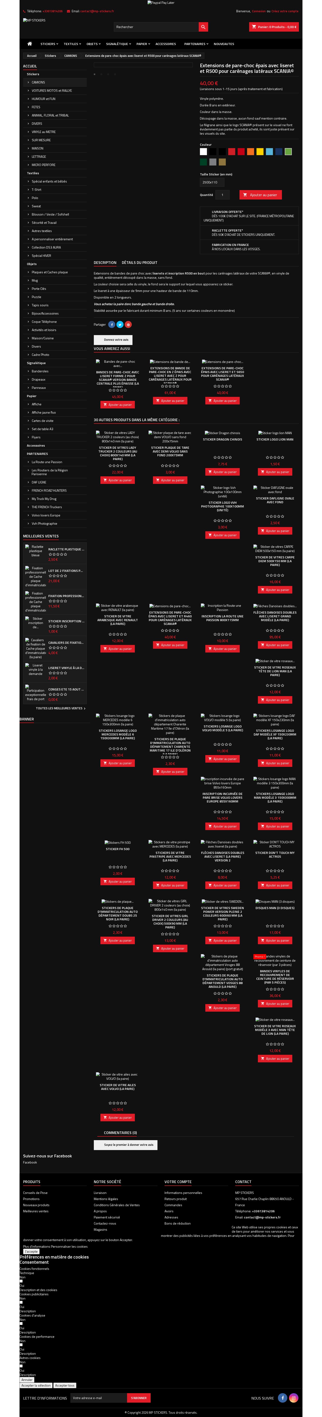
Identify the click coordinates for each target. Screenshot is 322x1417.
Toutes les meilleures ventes (61, 708)
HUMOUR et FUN (43, 98)
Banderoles (40, 371)
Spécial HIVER (41, 255)
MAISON (37, 148)
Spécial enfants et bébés (49, 181)
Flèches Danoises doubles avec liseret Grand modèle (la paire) (275, 616)
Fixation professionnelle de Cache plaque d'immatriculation (66, 596)
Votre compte (178, 1181)
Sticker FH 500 (117, 848)
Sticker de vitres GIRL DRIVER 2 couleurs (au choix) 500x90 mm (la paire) (170, 921)
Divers (36, 346)
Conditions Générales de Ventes (117, 1204)
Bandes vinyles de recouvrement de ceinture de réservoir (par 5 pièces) (275, 976)
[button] (38, 1289)
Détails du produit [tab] (139, 262)
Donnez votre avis (115, 339)
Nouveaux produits (36, 1204)
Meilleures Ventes (41, 536)
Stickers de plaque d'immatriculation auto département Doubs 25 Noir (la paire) (118, 913)
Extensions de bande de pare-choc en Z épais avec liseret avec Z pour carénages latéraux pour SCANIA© (170, 376)
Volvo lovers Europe (46, 515)
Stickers (48, 43)
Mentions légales (106, 1198)
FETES (36, 106)
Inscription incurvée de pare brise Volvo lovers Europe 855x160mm (222, 797)
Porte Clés (39, 288)
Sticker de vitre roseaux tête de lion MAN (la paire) (275, 671)
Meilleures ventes (36, 1211)
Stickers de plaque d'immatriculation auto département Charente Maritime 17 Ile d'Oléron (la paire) (170, 746)
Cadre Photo (40, 354)
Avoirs (169, 1211)
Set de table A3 (42, 428)
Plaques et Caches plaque (50, 272)
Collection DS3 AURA (46, 247)
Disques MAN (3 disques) (275, 907)
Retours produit (176, 1198)
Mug (35, 280)
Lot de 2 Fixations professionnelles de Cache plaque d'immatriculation (66, 571)
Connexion (259, 11)
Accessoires (166, 43)
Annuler (27, 1379)
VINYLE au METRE (44, 131)
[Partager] (111, 324)
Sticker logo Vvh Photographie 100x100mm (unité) (222, 506)
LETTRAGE (39, 156)
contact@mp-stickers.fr (97, 11)
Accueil (30, 66)
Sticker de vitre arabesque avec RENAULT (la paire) (117, 620)
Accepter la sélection (36, 1385)
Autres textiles (42, 230)
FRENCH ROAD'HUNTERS (49, 490)
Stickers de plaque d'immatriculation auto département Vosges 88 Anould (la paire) (222, 981)
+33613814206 (52, 11)
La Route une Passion (47, 461)
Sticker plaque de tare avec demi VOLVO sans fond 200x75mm (170, 451)
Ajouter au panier (260, 195)
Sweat (36, 206)
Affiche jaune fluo (44, 412)
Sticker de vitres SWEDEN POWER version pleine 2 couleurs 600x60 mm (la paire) (222, 913)
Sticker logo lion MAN (274, 439)
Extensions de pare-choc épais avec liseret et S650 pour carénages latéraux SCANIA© (222, 374)
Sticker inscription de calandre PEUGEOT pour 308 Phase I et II (66, 621)
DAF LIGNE (39, 482)
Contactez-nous (105, 1223)
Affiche (36, 404)
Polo (35, 197)
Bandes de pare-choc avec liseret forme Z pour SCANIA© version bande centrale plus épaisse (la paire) (117, 380)
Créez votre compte (285, 11)
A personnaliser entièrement (52, 239)
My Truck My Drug (44, 498)
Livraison (100, 1192)
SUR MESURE (41, 139)
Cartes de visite (43, 420)
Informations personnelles (183, 1192)
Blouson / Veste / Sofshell (50, 214)
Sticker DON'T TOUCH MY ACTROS (275, 854)
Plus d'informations (36, 1246)
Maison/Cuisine (43, 338)
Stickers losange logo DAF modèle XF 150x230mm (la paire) (275, 734)
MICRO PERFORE (43, 164)
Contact (243, 1181)
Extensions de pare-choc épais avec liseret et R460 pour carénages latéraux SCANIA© (170, 618)
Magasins (100, 1229)
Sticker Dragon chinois (222, 439)
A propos (100, 1211)
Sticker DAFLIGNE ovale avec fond (275, 500)
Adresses (171, 1217)
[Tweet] (120, 324)
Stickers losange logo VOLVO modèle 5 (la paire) (222, 728)
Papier (141, 43)
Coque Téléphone (44, 321)
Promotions (31, 1198)
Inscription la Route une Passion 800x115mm (223, 618)
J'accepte (31, 1251)
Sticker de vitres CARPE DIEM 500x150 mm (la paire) (275, 561)
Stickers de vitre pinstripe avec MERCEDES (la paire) (170, 856)
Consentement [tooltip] (34, 1262)
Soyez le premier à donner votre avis (128, 1145)
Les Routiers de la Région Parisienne (50, 472)
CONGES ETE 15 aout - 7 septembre (66, 689)
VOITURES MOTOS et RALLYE (52, 90)
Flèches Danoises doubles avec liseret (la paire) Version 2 (222, 856)
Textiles (71, 43)
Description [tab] (105, 262)
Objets (92, 43)
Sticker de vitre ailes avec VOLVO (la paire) (118, 1086)
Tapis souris (40, 305)
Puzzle (36, 296)
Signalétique (117, 43)
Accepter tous (64, 1385)
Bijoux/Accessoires (45, 313)
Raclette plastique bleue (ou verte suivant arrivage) (66, 549)
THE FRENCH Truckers (47, 506)
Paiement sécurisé (107, 1217)
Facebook (30, 1162)
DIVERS (37, 123)
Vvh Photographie (44, 523)
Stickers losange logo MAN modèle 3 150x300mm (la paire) (275, 797)
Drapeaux (38, 379)
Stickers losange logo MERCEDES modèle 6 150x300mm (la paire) (118, 734)
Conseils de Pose (35, 1192)
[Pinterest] (128, 324)
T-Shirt (36, 189)
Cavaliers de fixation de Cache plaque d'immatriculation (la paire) (66, 642)
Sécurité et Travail (44, 222)
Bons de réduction (178, 1223)
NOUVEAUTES (224, 43)
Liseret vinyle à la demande (66, 668)
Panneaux (39, 387)
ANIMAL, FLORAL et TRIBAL (50, 115)
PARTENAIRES (194, 43)
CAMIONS (38, 82)
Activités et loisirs (44, 329)
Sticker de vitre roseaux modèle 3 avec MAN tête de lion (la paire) (275, 1029)
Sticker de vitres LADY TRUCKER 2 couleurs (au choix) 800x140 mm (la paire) (117, 453)
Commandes (173, 1204)
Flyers (36, 437)
